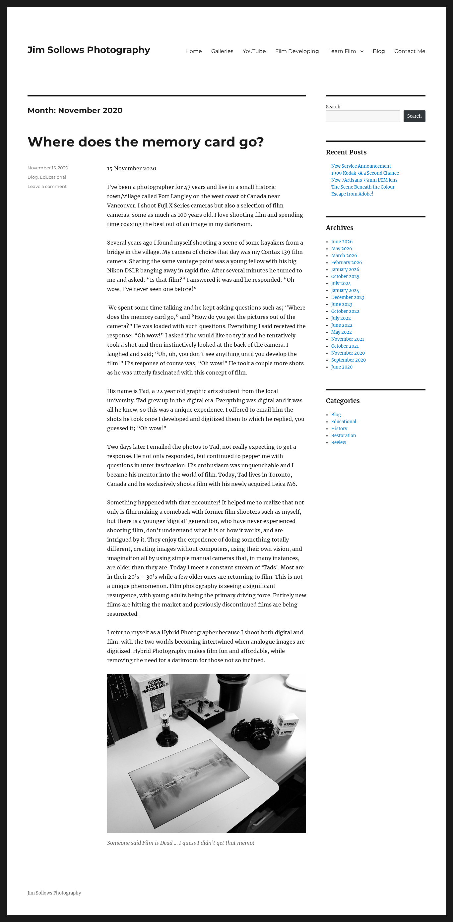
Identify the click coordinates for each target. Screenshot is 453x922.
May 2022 (341, 332)
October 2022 (345, 311)
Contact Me (409, 51)
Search (333, 107)
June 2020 (342, 367)
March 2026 (344, 256)
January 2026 (345, 269)
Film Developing (297, 51)
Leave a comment (47, 186)
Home (193, 51)
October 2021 (345, 346)
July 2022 (341, 318)
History (339, 429)
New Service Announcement (361, 166)
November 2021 (347, 339)
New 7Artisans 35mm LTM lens (364, 180)
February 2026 (346, 262)
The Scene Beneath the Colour (363, 187)
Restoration (343, 435)
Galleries (222, 51)
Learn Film (342, 51)
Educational (53, 177)
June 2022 (342, 325)
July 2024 (341, 283)
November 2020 (348, 353)
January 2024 (345, 290)
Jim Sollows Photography (89, 49)
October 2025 (345, 276)
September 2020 (348, 360)
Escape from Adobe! (352, 194)
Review (338, 442)
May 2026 (341, 249)
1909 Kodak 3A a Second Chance (365, 173)
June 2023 (341, 304)
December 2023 (347, 297)
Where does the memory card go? (146, 142)
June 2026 (342, 242)
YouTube (254, 51)
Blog (379, 51)
